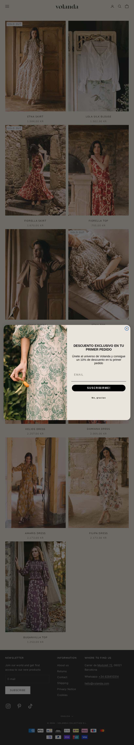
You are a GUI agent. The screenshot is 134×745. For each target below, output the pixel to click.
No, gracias (99, 398)
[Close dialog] (127, 328)
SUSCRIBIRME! (98, 388)
